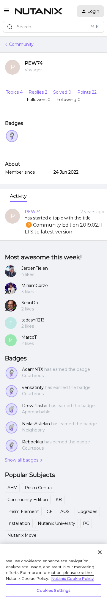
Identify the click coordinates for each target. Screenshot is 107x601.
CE (50, 511)
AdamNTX (32, 369)
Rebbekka (32, 442)
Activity (18, 196)
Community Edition (27, 499)
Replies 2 (38, 92)
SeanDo (29, 302)
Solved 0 (63, 92)
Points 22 (87, 92)
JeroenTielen (34, 268)
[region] (53, 572)
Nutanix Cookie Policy (72, 578)
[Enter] (10, 27)
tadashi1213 (33, 320)
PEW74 (34, 63)
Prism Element (23, 511)
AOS (65, 511)
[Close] (99, 552)
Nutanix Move (22, 535)
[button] (6, 12)
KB (59, 499)
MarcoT (29, 337)
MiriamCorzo (34, 285)
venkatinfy (33, 387)
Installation (18, 523)
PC (86, 523)
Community (21, 44)
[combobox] (53, 27)
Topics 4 (15, 92)
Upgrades (87, 511)
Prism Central (39, 487)
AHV (12, 487)
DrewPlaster (35, 405)
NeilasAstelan (36, 423)
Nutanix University (56, 523)
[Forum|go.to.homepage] (38, 11)
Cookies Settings (53, 590)
